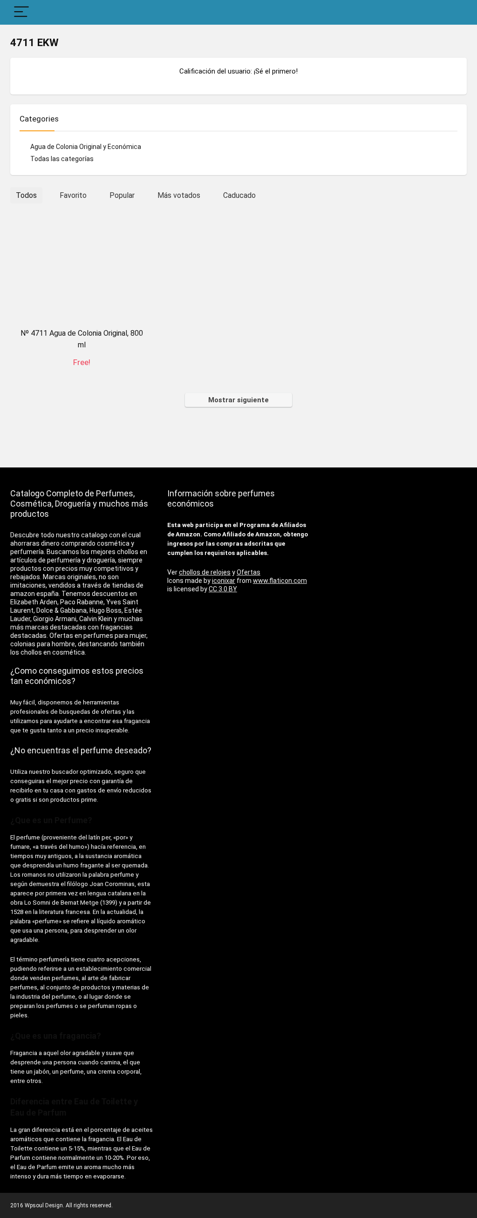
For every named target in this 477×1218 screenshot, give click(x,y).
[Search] (452, 12)
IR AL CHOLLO (82, 372)
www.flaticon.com (280, 580)
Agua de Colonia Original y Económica (85, 146)
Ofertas (248, 572)
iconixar (223, 580)
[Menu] (21, 12)
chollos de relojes (205, 572)
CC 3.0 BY (223, 589)
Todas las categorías (62, 158)
